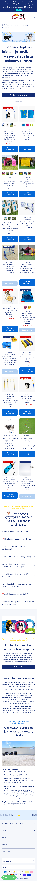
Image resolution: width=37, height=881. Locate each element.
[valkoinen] (16, 125)
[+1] (16, 173)
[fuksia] (27, 125)
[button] (34, 17)
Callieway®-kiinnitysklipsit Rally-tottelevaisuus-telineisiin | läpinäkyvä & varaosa (27, 483)
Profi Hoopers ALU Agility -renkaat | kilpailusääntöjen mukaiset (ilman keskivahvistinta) (9, 135)
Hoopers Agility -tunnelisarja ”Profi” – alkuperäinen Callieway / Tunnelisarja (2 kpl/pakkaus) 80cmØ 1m (27, 269)
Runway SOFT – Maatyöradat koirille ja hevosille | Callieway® (27, 357)
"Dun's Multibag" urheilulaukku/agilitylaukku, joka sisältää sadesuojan (10, 482)
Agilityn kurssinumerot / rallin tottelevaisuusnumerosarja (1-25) (10, 228)
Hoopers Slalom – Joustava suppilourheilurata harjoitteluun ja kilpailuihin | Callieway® (27, 442)
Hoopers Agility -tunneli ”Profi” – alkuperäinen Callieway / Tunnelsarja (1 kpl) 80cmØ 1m (27, 317)
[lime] (31, 125)
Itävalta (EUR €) (8, 861)
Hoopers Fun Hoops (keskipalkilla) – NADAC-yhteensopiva (27, 398)
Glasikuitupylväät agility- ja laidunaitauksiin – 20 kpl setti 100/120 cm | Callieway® (10, 400)
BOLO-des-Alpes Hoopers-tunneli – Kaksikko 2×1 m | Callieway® (10, 183)
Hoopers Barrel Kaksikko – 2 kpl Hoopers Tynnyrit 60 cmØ (27, 134)
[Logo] (18, 17)
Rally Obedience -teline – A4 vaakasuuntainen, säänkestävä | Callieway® (10, 311)
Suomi (5, 867)
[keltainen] (7, 125)
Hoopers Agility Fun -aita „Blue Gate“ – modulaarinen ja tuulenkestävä (10, 267)
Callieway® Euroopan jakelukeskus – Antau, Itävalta (18, 731)
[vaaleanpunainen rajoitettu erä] (12, 125)
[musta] (9, 218)
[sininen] (3, 125)
